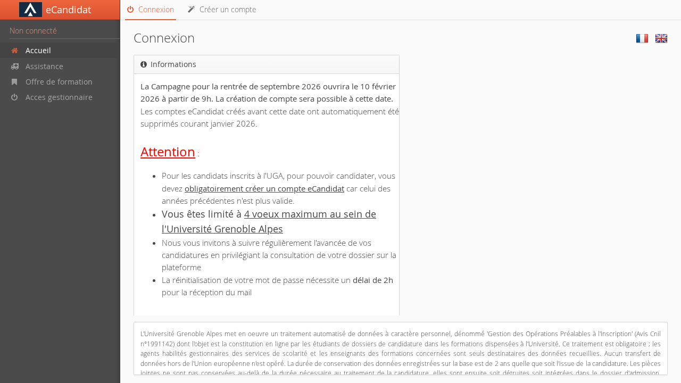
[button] (60, 10)
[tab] (150, 10)
